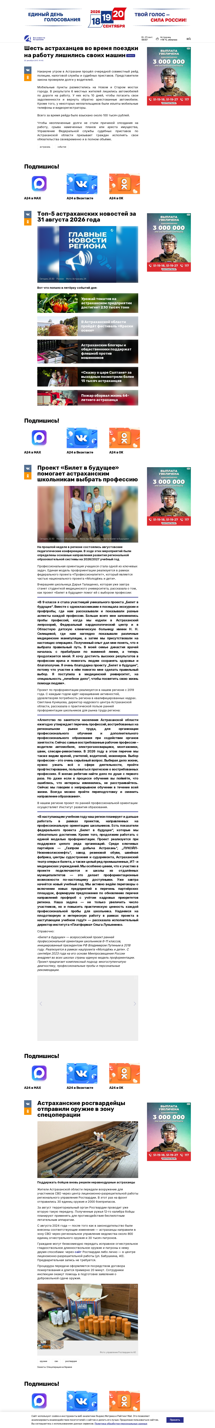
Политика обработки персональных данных (121, 1423)
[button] (135, 1312)
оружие (43, 1361)
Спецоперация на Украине (59, 1367)
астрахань (45, 147)
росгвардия (71, 1361)
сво (56, 1361)
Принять (175, 1420)
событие (62, 147)
